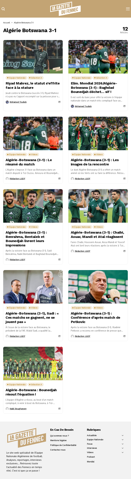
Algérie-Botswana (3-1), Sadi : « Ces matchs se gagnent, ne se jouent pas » (32, 317)
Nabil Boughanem (18, 408)
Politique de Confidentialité (63, 445)
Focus (89, 444)
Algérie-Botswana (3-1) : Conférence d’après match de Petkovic (95, 317)
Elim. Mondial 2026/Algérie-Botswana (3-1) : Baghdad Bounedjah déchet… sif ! (94, 87)
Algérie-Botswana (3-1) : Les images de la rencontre (95, 162)
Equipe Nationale (95, 439)
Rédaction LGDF (17, 178)
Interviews (92, 448)
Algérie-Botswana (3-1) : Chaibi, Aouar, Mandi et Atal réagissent (97, 234)
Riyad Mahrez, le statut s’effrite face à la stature (33, 85)
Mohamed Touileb (18, 102)
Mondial (90, 461)
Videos (90, 452)
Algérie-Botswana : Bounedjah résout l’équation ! (31, 392)
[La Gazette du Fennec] (26, 438)
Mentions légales (58, 440)
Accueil (6, 22)
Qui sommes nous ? (59, 436)
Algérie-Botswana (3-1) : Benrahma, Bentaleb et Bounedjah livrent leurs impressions (26, 238)
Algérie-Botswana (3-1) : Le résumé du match (29, 162)
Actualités (92, 435)
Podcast (91, 457)
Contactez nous (58, 450)
